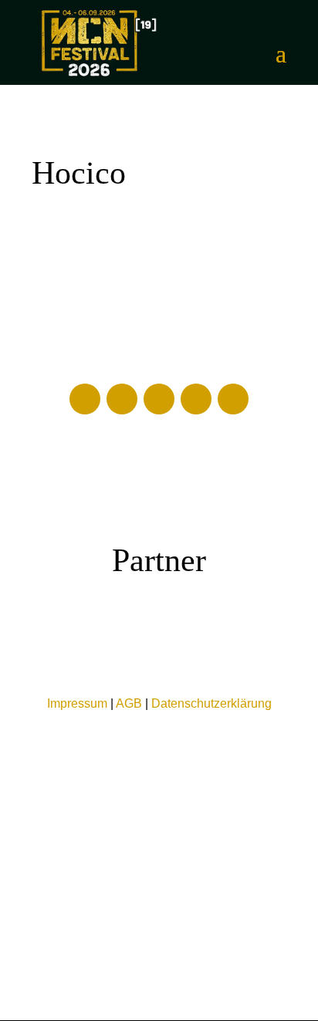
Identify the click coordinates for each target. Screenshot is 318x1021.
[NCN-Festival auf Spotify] (233, 399)
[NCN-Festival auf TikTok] (159, 399)
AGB (129, 703)
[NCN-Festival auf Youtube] (122, 399)
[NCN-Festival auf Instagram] (196, 399)
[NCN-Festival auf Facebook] (84, 399)
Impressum (77, 703)
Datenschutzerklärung (211, 703)
